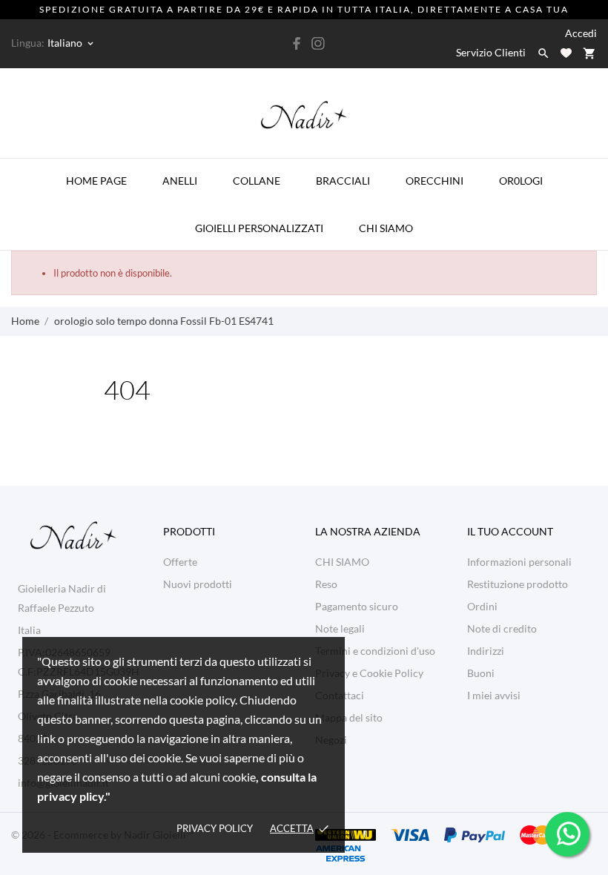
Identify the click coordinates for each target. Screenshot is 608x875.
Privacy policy (214, 828)
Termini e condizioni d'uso (375, 650)
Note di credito (502, 628)
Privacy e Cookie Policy (369, 673)
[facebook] (297, 43)
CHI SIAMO (342, 561)
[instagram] (318, 43)
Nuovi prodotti (197, 584)
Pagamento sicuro (356, 606)
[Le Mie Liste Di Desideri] (566, 53)
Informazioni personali (519, 561)
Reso (326, 584)
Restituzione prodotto (517, 584)
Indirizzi (485, 650)
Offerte (180, 561)
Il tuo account (510, 531)
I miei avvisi (494, 695)
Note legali (340, 628)
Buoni (481, 673)
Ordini (482, 606)
